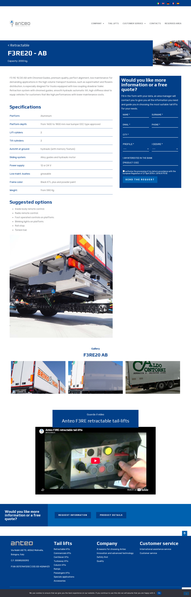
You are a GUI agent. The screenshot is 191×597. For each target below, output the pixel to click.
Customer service (133, 23)
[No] (186, 593)
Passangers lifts (62, 573)
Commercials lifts (62, 553)
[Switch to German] (168, 3)
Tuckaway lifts (61, 561)
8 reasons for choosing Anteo (111, 549)
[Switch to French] (173, 3)
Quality (100, 561)
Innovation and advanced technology (115, 553)
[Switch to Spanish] (178, 3)
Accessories (59, 581)
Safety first (102, 557)
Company (96, 23)
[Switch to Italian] (158, 3)
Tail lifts (113, 23)
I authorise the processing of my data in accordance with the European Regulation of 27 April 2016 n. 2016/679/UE (149, 172)
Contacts (155, 23)
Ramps (57, 569)
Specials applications (64, 577)
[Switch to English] (163, 3)
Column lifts (60, 565)
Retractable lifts (62, 549)
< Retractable (18, 45)
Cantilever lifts (61, 557)
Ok (159, 593)
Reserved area (173, 23)
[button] (12, 378)
